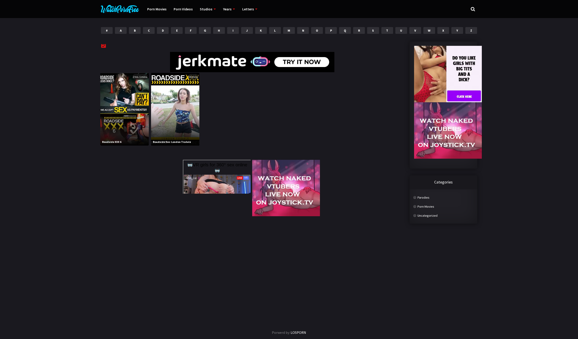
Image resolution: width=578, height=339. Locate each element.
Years (227, 9)
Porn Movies (156, 9)
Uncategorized (427, 216)
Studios (206, 9)
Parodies (423, 197)
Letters (248, 9)
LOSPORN (298, 332)
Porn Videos (183, 9)
